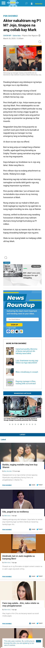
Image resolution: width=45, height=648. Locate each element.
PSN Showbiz (10, 16)
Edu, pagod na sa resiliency (15, 511)
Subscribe (38, 4)
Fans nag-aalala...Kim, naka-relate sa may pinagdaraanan (20, 604)
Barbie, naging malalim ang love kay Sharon (19, 466)
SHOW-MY (7, 36)
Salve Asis (17, 36)
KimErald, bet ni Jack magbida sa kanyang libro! (18, 557)
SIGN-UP (14, 325)
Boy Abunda (7, 471)
